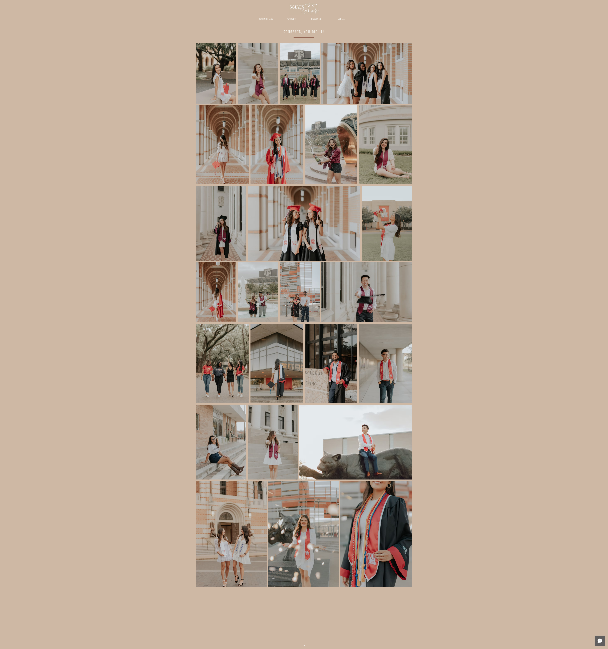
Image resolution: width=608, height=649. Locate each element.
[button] (291, 18)
